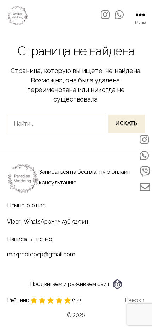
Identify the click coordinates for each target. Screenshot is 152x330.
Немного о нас (26, 205)
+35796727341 (70, 221)
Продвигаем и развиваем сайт (70, 284)
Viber (13, 221)
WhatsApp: (38, 221)
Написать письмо (29, 239)
